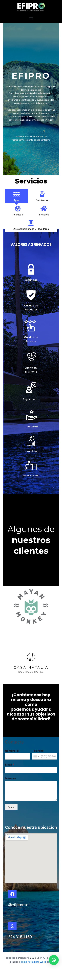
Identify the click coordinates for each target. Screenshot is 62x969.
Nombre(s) (12, 750)
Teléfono (38, 750)
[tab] (16, 196)
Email (9, 764)
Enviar (11, 807)
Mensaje (10, 778)
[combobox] (36, 756)
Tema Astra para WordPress (36, 961)
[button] (31, 18)
